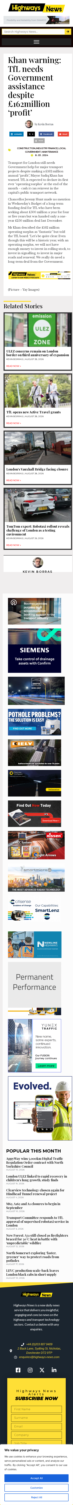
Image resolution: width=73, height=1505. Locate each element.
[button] (16, 134)
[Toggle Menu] (36, 42)
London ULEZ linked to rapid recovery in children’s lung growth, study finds (36, 1178)
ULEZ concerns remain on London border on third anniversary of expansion (37, 353)
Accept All (36, 1478)
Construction (26, 148)
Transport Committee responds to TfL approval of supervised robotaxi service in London (37, 1221)
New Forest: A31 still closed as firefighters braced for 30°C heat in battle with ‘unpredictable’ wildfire (37, 1239)
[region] (36, 1474)
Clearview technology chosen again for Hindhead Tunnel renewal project (35, 1192)
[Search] (68, 31)
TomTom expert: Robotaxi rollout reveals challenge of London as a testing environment (37, 530)
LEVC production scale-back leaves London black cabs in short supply (32, 1272)
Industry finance (47, 148)
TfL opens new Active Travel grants (33, 412)
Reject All (36, 1497)
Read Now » (13, 366)
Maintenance (50, 151)
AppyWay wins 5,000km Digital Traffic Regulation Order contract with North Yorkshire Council (34, 1162)
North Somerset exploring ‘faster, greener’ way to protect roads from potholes (32, 1257)
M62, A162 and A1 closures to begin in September (33, 1206)
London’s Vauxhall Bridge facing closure (37, 469)
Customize (36, 1487)
